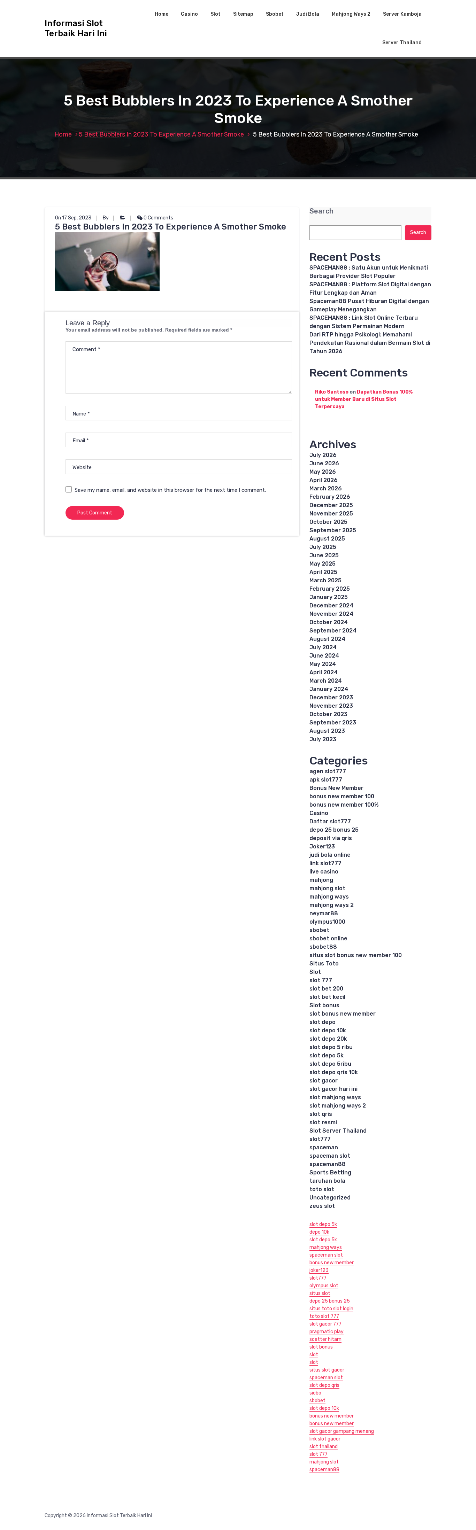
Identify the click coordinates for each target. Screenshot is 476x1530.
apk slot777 (325, 779)
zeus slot (322, 1206)
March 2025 (325, 580)
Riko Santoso (331, 392)
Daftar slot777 (330, 821)
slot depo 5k (326, 1055)
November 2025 (331, 513)
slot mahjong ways (335, 1097)
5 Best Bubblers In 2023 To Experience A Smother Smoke (161, 134)
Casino (189, 14)
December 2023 (331, 697)
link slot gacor (324, 1439)
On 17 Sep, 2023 (73, 218)
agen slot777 (327, 771)
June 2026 (324, 463)
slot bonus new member (342, 1013)
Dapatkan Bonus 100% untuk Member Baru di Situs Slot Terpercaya (364, 399)
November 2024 (331, 614)
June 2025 (324, 555)
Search (321, 211)
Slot (215, 14)
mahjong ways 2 (331, 905)
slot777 (320, 1139)
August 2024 (327, 639)
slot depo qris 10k (333, 1072)
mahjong (321, 880)
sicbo (315, 1393)
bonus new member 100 (341, 796)
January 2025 (328, 597)
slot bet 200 (326, 988)
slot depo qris (324, 1385)
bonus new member (331, 1263)
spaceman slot (329, 1155)
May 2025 (322, 563)
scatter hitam (325, 1339)
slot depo (322, 1022)
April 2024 (323, 672)
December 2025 (331, 505)
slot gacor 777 (325, 1324)
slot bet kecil (327, 997)
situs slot (319, 1293)
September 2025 (332, 530)
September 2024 (332, 630)
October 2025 (328, 522)
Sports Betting (330, 1172)
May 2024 (322, 664)
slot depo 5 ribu (331, 1047)
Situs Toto (324, 963)
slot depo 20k (328, 1038)
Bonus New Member (336, 788)
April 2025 (323, 572)
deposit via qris (330, 838)
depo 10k (319, 1232)
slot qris (320, 1114)
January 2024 (328, 689)
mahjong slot (327, 888)
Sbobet (275, 14)
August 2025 (327, 538)
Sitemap (243, 14)
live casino (323, 871)
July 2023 (322, 739)
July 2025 (322, 547)
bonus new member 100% (344, 804)
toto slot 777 (324, 1316)
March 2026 (325, 488)
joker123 (319, 1270)
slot (313, 1355)
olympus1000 (327, 921)
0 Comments (158, 218)
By (106, 218)
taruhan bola (327, 1181)
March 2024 (325, 680)
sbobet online (328, 938)
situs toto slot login (331, 1309)
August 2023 (327, 731)
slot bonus (321, 1347)
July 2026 (323, 455)
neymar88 (323, 913)
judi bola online (330, 855)
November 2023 (331, 705)
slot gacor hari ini (333, 1089)
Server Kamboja (402, 14)
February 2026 (329, 497)
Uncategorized (330, 1197)
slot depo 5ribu (330, 1064)
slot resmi (323, 1122)
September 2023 (332, 722)
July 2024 (323, 647)
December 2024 (331, 605)
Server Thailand (402, 43)
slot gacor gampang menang (341, 1431)
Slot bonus (324, 1005)
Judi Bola (307, 14)
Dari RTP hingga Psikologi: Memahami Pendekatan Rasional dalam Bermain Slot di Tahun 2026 (369, 343)
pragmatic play (326, 1332)
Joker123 (322, 846)
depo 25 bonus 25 (334, 829)
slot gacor (323, 1080)
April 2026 (323, 480)
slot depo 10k (327, 1030)
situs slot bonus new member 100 (355, 955)
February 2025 (329, 588)
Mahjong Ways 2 (351, 14)
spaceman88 (327, 1164)
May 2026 (322, 471)
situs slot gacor (326, 1370)
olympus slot (323, 1286)
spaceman (323, 1147)
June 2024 (324, 655)
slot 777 (320, 980)
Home (161, 14)
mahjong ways (329, 896)
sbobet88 (323, 946)
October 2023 (328, 714)
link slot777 (325, 863)
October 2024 (328, 622)
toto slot (321, 1189)
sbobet (319, 930)
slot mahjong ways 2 (337, 1105)
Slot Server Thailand (338, 1130)
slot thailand (323, 1447)
